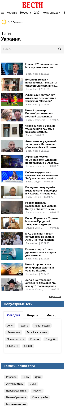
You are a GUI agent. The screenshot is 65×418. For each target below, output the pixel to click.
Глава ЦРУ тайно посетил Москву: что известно (41, 66)
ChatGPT (12, 345)
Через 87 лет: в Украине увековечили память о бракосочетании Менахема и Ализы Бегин (41, 130)
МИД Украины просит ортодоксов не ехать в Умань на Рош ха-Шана (39, 236)
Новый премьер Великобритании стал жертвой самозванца (39, 113)
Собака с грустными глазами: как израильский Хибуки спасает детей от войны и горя (41, 177)
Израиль (11, 376)
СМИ (33, 383)
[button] (32, 36)
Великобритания (16, 397)
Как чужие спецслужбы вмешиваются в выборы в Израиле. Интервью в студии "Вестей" (41, 192)
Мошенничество (16, 404)
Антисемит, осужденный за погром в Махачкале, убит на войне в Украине (41, 144)
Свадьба (51, 339)
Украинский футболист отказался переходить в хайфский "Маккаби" (40, 97)
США (26, 376)
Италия (34, 339)
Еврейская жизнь (37, 332)
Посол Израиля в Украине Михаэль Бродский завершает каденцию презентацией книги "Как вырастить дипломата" (41, 224)
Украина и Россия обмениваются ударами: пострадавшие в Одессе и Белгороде (41, 161)
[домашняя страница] (32, 4)
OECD (28, 345)
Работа (24, 325)
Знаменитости (15, 339)
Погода (16, 22)
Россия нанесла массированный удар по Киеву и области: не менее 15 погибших (42, 207)
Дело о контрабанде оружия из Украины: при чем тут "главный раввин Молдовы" (41, 284)
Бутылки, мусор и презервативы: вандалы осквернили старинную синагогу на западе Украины (41, 85)
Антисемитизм (14, 383)
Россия (37, 390)
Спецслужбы (40, 397)
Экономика (13, 332)
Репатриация (42, 325)
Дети (38, 376)
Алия (10, 325)
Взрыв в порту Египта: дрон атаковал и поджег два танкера (40, 252)
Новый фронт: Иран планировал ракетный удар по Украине (39, 267)
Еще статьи (55, 296)
